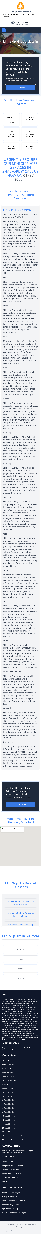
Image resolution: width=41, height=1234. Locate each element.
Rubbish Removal (8, 1088)
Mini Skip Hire (7, 1072)
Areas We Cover (8, 1162)
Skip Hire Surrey (21, 11)
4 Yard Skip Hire (8, 1104)
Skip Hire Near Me (9, 1080)
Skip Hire (5, 1060)
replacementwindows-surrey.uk (14, 1212)
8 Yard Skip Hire (8, 1112)
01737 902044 (24, 177)
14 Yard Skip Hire (8, 1124)
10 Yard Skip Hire (8, 1116)
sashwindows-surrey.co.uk (12, 1193)
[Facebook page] (3, 1231)
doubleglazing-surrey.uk (11, 1205)
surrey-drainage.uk (9, 1197)
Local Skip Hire (7, 1068)
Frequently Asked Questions (13, 1166)
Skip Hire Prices (8, 1096)
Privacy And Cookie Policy (11, 1174)
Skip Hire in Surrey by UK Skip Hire (15, 1140)
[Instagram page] (7, 1231)
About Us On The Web (10, 1170)
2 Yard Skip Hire (8, 1100)
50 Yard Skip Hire (8, 1132)
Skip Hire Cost (7, 1092)
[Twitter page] (11, 1231)
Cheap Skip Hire (8, 1064)
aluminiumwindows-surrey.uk (13, 1201)
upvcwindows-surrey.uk (11, 1208)
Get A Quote (20, 87)
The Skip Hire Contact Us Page (13, 1136)
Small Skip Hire (8, 1076)
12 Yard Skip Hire (8, 1120)
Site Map (5, 1181)
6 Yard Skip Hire (8, 1108)
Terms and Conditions (10, 1177)
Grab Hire (6, 1084)
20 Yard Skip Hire (8, 1128)
